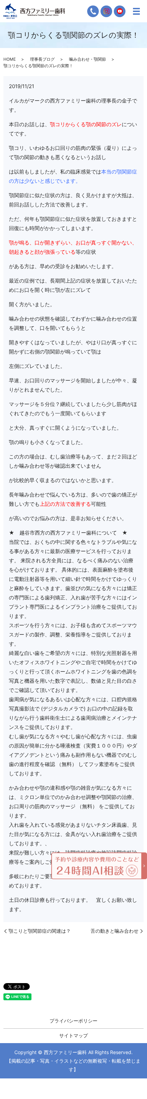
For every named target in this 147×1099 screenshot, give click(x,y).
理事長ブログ (42, 59)
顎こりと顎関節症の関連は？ (40, 931)
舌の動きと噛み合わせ (114, 931)
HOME (9, 59)
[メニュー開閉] (136, 11)
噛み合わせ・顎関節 (87, 59)
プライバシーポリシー (73, 1021)
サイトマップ (73, 1035)
